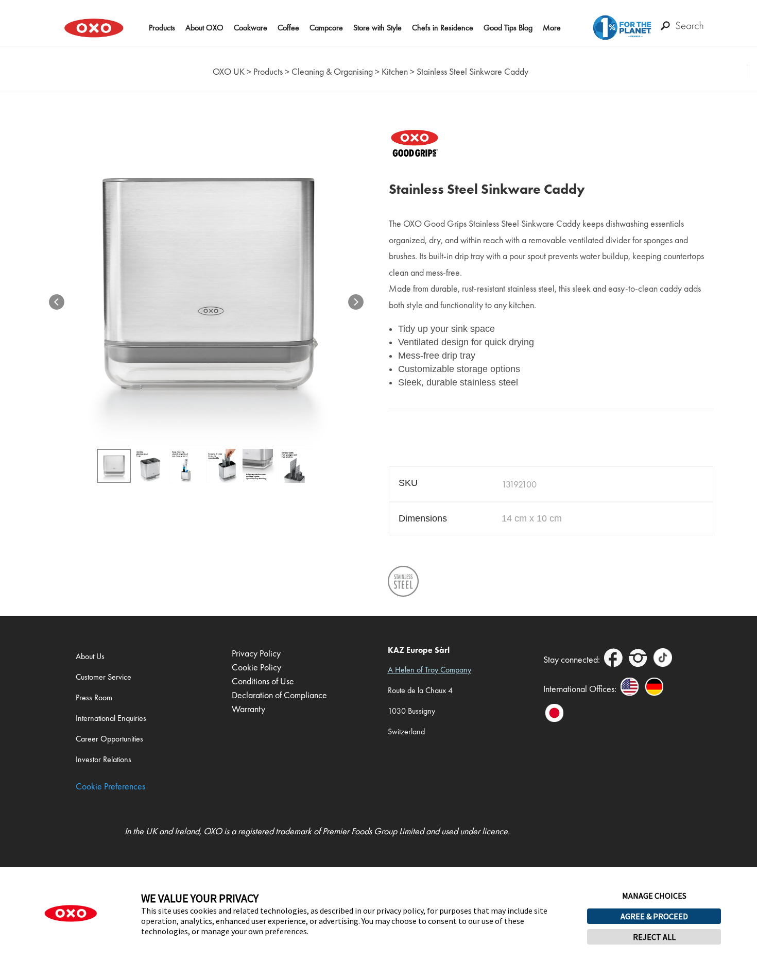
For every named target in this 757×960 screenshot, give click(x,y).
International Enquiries (111, 718)
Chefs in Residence (442, 27)
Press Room (94, 697)
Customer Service (103, 676)
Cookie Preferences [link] (110, 786)
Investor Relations (103, 759)
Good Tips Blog (508, 27)
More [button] (552, 27)
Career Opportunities (109, 738)
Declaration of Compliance (279, 695)
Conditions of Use (263, 681)
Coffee (288, 27)
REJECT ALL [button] (654, 937)
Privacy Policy (256, 653)
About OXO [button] (204, 27)
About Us (90, 656)
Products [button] (162, 27)
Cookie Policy (256, 667)
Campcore (326, 27)
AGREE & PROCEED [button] (654, 916)
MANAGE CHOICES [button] (654, 895)
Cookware (250, 27)
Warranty (248, 709)
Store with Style (377, 27)
